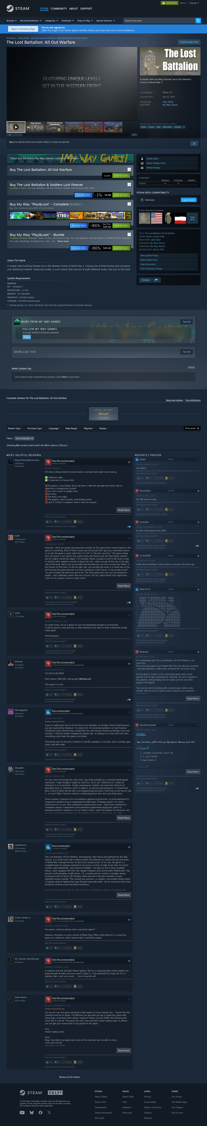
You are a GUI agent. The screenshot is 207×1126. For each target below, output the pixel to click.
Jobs (124, 1102)
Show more (63, 241)
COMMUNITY (59, 8)
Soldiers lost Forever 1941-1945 (79, 188)
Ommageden (21, 710)
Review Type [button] (14, 428)
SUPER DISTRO (113, 238)
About (73, 8)
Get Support (177, 1107)
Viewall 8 (192, 218)
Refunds (148, 1118)
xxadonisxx (20, 845)
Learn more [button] (189, 200)
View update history (149, 255)
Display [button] (102, 428)
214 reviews (19, 921)
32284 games (20, 848)
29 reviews (19, 668)
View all (191, 367)
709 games (19, 463)
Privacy (147, 1096)
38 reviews (19, 716)
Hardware (126, 1107)
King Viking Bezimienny (27, 460)
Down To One (45, 238)
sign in (182, 3)
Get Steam (177, 1096)
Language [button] (53, 428)
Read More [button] (124, 510)
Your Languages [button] (23, 438)
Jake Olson (168, 102)
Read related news (148, 260)
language (193, 3)
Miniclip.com (85, 679)
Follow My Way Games (40, 329)
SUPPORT (86, 8)
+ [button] (183, 127)
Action (143, 127)
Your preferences (193, 400)
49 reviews (19, 962)
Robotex (33, 238)
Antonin (19, 661)
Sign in (12, 142)
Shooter (178, 127)
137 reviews (19, 616)
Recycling (127, 1113)
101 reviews (19, 542)
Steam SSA (100, 1102)
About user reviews (174, 400)
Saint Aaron (21, 997)
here (64, 377)
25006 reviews (20, 851)
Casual (151, 127)
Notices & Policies (152, 1107)
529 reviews (19, 774)
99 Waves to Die (61, 238)
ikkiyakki (19, 768)
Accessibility (150, 1102)
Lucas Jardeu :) (22, 917)
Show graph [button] (190, 428)
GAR (17, 536)
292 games (19, 713)
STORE (44, 8)
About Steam (101, 1096)
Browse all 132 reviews (69, 1077)
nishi (17, 613)
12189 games (20, 539)
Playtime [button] (88, 428)
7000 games (20, 771)
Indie (158, 127)
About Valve (128, 1096)
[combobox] (159, 20)
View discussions (148, 264)
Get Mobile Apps (179, 1102)
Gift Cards (99, 1118)
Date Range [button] (71, 428)
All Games (11, 38)
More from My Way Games (41, 321)
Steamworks (100, 1107)
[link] (103, 195)
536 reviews (19, 466)
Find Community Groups (151, 268)
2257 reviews (20, 1001)
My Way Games (170, 105)
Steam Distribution (103, 1113)
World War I (167, 127)
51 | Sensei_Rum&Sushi (27, 959)
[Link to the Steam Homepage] (18, 11)
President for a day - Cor (43, 241)
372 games (19, 665)
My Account (177, 1113)
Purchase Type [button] (34, 428)
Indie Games (23, 38)
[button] (12, 20)
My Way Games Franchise (43, 38)
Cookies (148, 1113)
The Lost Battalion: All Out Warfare (44, 188)
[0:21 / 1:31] (72, 84)
